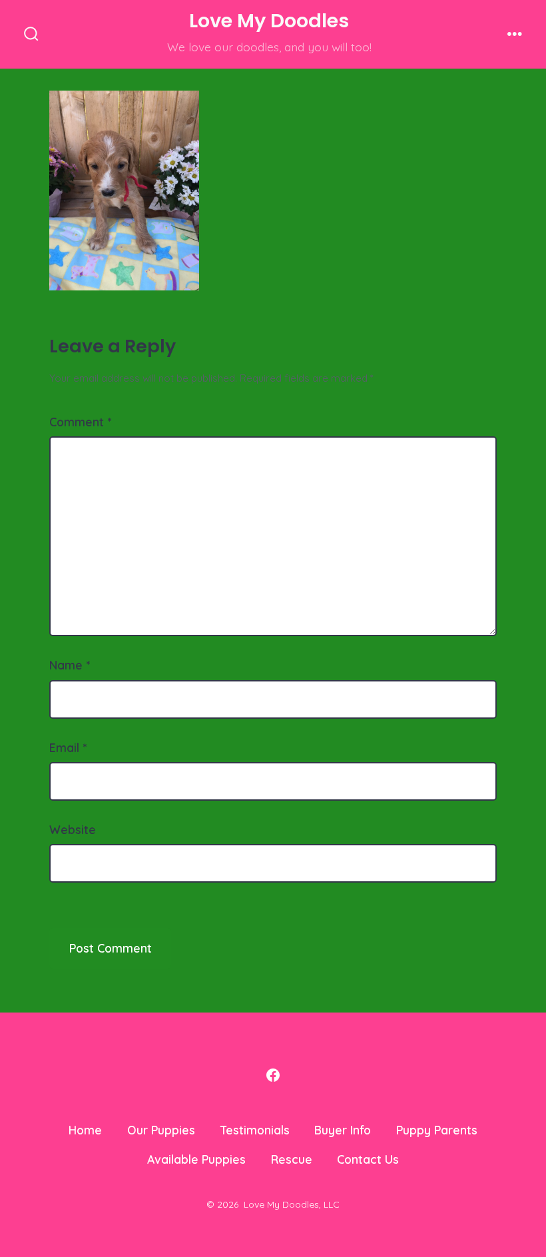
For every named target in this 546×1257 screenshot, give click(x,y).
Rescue (291, 1159)
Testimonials (255, 1129)
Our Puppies (161, 1129)
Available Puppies (196, 1159)
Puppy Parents (436, 1129)
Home (85, 1129)
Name (69, 664)
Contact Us (368, 1159)
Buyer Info (342, 1129)
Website (72, 829)
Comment (80, 421)
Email (68, 747)
